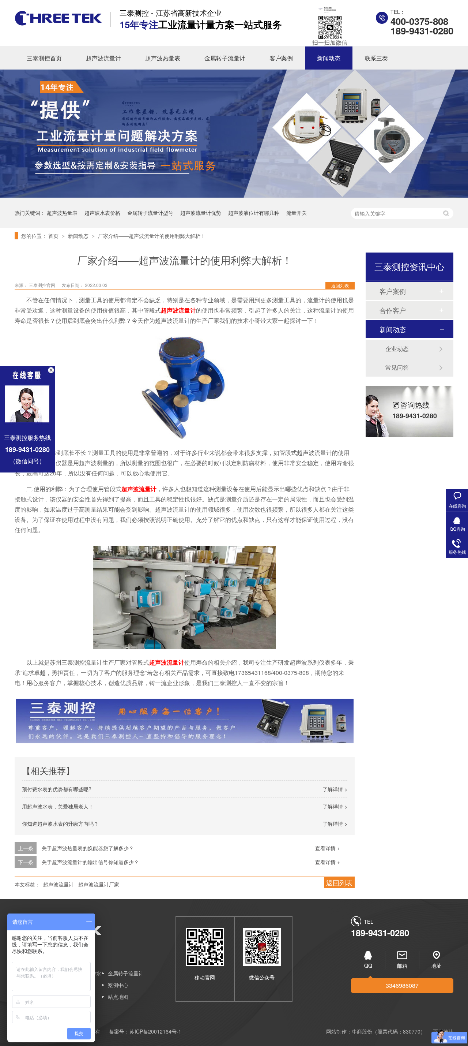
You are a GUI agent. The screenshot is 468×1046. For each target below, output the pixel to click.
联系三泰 (376, 58)
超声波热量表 (162, 58)
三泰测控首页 (44, 58)
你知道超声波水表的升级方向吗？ (60, 823)
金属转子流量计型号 (150, 212)
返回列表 (340, 285)
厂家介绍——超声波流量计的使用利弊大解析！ (151, 235)
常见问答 (397, 367)
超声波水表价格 (102, 212)
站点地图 (118, 996)
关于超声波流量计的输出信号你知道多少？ (90, 862)
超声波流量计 (103, 58)
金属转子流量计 (224, 58)
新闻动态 (328, 58)
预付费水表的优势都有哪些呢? (56, 789)
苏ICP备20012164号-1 (155, 1031)
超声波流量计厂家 (98, 884)
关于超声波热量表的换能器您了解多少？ (88, 848)
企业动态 (397, 348)
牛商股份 (362, 1031)
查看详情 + (327, 848)
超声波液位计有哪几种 (253, 212)
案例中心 (118, 985)
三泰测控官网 (42, 285)
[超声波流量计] (184, 437)
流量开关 (296, 212)
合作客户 (393, 310)
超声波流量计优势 (200, 212)
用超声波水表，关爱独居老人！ (58, 806)
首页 (54, 235)
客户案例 (281, 58)
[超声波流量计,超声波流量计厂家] (58, 23)
